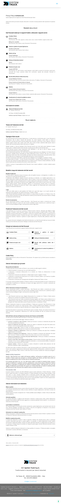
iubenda (7, 445)
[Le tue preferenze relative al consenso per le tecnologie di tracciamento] (58, 501)
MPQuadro (51, 493)
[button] (57, 3)
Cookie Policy (9, 259)
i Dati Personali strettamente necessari (31, 445)
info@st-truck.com (30, 481)
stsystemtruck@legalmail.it (34, 490)
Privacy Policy (27, 493)
